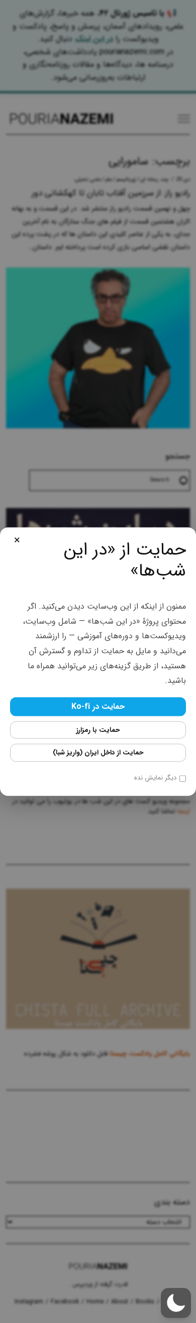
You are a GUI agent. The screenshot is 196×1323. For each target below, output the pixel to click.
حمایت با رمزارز (98, 729)
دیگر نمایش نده (155, 777)
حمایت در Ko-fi (98, 706)
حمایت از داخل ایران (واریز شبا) (98, 752)
